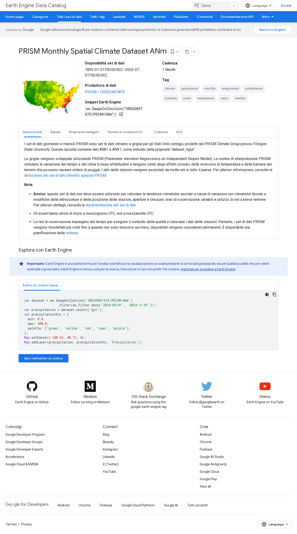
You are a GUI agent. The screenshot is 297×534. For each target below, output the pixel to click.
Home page (15, 17)
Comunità (204, 17)
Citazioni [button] (161, 132)
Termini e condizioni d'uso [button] (127, 132)
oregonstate (230, 88)
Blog (106, 434)
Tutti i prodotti (197, 505)
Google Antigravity (213, 464)
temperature (205, 98)
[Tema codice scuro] (267, 294)
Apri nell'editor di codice (43, 358)
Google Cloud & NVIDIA (22, 464)
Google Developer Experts (24, 449)
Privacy (26, 524)
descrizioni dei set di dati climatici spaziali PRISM (65, 175)
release (72, 233)
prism (187, 98)
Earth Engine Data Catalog (36, 5)
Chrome (206, 442)
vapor (224, 98)
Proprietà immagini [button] (84, 132)
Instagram (110, 449)
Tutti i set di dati (69, 17)
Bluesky (108, 442)
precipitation (254, 88)
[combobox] (215, 5)
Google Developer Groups (24, 442)
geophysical (189, 88)
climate (170, 88)
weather (240, 98)
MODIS (139, 17)
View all (205, 486)
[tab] (32, 131)
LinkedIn (109, 457)
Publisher (181, 17)
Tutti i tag (97, 17)
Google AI (171, 505)
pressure (171, 98)
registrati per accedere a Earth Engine (208, 269)
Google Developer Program (25, 434)
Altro (266, 17)
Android (205, 434)
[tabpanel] (148, 188)
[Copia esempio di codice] (274, 294)
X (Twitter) (111, 464)
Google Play (208, 479)
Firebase (206, 449)
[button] (42, 285)
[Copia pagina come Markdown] (187, 52)
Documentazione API (237, 17)
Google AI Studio (212, 457)
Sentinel (159, 17)
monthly (209, 88)
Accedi (286, 5)
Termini (11, 524)
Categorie (40, 17)
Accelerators (15, 457)
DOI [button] (179, 132)
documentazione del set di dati (111, 205)
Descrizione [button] (32, 132)
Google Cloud (209, 471)
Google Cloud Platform (138, 505)
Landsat (119, 17)
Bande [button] (56, 132)
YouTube (109, 471)
